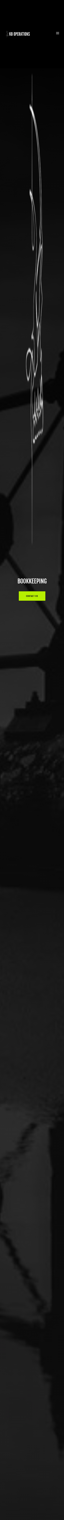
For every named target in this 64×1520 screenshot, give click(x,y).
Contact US (32, 596)
